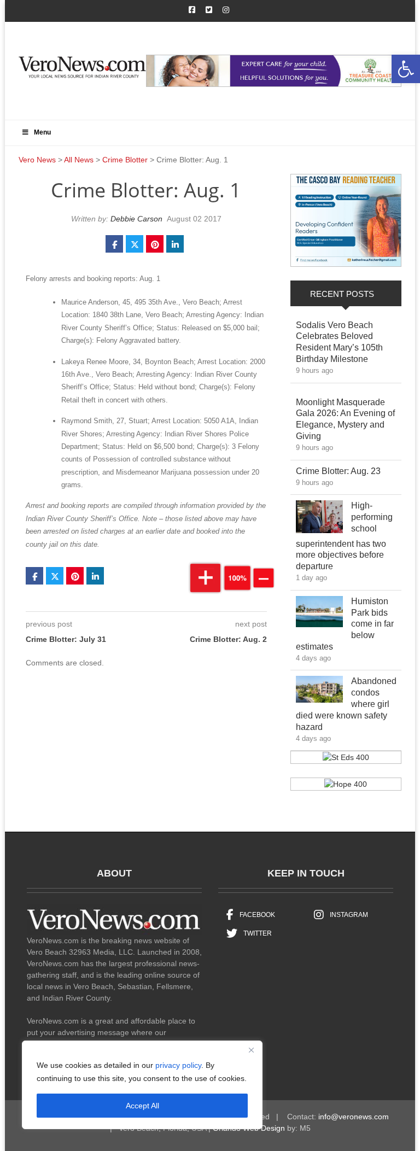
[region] (142, 1085)
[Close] (251, 1049)
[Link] (319, 519)
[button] (406, 69)
